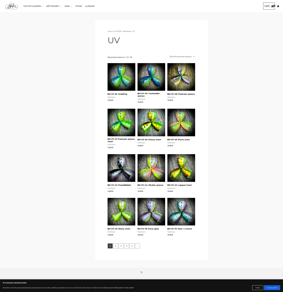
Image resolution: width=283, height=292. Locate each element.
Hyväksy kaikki (272, 288)
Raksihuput (127, 31)
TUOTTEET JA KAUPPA (32, 6)
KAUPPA (117, 31)
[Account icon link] (278, 6)
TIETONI (78, 6)
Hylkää (257, 288)
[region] (141, 285)
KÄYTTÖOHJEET (52, 6)
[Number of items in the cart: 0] (141, 272)
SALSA (67, 6)
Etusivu (110, 31)
